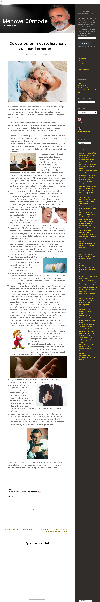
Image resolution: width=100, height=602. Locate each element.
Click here (85, 43)
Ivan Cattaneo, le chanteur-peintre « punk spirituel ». (87, 357)
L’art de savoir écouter (86, 324)
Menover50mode (25, 21)
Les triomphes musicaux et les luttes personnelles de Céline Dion (88, 289)
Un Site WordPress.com (37, 599)
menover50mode (45, 54)
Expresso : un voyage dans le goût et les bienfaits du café (88, 208)
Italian (82, 143)
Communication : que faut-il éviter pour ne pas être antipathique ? (87, 346)
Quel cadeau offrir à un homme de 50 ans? (19, 527)
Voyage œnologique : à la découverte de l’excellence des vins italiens (88, 276)
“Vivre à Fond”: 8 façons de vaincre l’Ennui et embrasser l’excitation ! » (88, 173)
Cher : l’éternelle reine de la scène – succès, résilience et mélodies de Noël (88, 256)
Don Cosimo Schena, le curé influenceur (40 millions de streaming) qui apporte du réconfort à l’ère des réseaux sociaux (87, 181)
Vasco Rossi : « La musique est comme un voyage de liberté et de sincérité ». (88, 296)
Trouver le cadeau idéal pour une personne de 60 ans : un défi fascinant (87, 283)
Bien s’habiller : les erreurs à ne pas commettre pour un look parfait (87, 302)
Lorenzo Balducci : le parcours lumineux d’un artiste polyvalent (87, 215)
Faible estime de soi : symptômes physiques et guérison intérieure (87, 221)
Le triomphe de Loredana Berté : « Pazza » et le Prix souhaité (87, 245)
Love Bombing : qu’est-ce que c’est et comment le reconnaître (87, 166)
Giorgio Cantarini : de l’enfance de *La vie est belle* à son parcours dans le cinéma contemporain (86, 192)
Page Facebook (84, 69)
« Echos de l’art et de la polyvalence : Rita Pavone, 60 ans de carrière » (87, 269)
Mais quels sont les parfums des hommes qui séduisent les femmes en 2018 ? (56, 529)
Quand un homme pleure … (8, 1)
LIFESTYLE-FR (38, 509)
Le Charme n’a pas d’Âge (87, 153)
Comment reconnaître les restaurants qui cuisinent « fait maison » (87, 201)
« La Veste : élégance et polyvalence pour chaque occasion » (87, 263)
